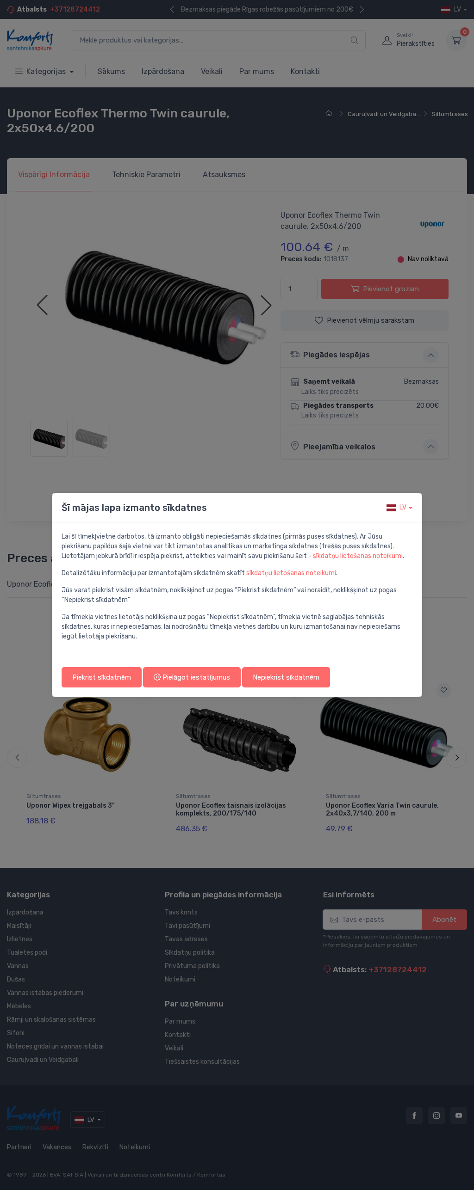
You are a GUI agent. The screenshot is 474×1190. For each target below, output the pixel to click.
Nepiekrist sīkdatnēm (286, 677)
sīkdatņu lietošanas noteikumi (358, 556)
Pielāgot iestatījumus (195, 677)
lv (402, 507)
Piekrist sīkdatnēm (101, 677)
